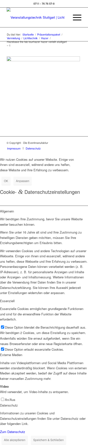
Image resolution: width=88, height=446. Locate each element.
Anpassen (22, 181)
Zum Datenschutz (12, 431)
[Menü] (74, 17)
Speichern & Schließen (48, 440)
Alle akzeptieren (14, 440)
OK (6, 181)
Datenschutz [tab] (9, 405)
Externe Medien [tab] (11, 354)
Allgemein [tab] (7, 211)
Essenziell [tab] (7, 300)
